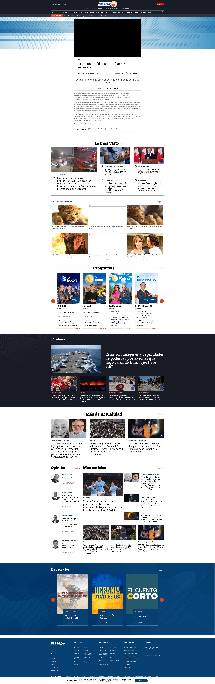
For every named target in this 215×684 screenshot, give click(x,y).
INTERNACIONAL (125, 9)
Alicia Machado (142, 180)
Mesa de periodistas (102, 661)
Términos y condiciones (113, 679)
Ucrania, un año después (107, 616)
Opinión (149, 12)
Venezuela (54, 662)
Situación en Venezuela (69, 540)
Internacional (54, 670)
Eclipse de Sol (145, 513)
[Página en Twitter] (153, 648)
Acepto (141, 680)
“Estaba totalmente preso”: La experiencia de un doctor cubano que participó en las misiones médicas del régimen (68, 323)
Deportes (91, 12)
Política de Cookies (105, 682)
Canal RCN (68, 677)
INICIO (87, 9)
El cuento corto (142, 616)
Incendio (82, 393)
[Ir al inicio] (60, 645)
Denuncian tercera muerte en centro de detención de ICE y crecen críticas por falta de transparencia (122, 548)
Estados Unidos (115, 542)
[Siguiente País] (163, 16)
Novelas (124, 677)
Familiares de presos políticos (137, 440)
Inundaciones (61, 175)
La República (91, 677)
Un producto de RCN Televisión (143, 677)
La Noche (62, 306)
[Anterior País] (163, 15)
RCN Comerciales (100, 677)
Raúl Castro (67, 16)
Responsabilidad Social (130, 647)
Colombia (92, 440)
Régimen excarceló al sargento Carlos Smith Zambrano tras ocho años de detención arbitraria (116, 171)
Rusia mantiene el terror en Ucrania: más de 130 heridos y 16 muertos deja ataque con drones (150, 397)
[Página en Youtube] (157, 648)
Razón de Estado (103, 665)
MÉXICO (107, 9)
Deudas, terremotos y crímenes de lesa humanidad (70, 546)
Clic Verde (101, 647)
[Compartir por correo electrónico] (115, 88)
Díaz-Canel (91, 16)
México (53, 664)
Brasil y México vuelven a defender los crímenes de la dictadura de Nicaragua (71, 498)
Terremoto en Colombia (116, 393)
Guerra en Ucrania (143, 393)
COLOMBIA (93, 9)
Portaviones (109, 351)
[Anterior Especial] (53, 600)
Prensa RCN (127, 667)
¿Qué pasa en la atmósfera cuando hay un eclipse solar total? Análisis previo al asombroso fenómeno (151, 518)
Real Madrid (86, 497)
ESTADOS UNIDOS (114, 9)
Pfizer (80, 60)
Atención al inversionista (130, 653)
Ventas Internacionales (130, 662)
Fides (128, 677)
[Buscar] (162, 12)
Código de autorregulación (131, 659)
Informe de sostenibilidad (130, 656)
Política (73, 12)
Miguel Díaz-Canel (99, 129)
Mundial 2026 (104, 16)
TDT (133, 677)
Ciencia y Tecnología (117, 12)
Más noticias (94, 467)
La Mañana (115, 306)
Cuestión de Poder (128, 73)
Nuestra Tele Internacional (103, 12)
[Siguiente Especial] (162, 600)
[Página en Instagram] (150, 648)
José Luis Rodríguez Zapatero (79, 16)
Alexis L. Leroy (69, 531)
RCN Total (155, 677)
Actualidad (66, 12)
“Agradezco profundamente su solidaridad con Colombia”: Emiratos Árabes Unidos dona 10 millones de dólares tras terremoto (107, 448)
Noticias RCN (76, 677)
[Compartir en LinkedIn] (112, 88)
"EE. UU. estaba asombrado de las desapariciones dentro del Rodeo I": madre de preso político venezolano (146, 447)
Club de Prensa (113, 647)
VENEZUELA (100, 9)
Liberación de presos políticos (114, 166)
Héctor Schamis (69, 553)
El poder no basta (68, 478)
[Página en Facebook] (146, 648)
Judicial (85, 12)
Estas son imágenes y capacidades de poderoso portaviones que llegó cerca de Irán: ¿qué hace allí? (94, 323)
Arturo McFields (67, 492)
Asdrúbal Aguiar (67, 475)
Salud (136, 12)
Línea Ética (127, 664)
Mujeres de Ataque (114, 660)
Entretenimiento (129, 12)
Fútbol (143, 495)
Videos (59, 339)
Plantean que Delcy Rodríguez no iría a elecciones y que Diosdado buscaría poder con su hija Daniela (64, 397)
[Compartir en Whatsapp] (117, 88)
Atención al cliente (129, 650)
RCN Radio (84, 677)
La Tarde (88, 306)
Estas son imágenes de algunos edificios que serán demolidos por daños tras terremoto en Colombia (122, 397)
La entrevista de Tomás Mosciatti (103, 653)
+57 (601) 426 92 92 (155, 655)
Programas (143, 12)
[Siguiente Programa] (162, 301)
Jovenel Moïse (110, 129)
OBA (125, 670)
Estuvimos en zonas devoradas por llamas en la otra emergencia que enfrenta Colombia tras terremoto (92, 398)
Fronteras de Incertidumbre (71, 616)
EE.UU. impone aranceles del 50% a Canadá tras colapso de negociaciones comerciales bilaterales (149, 171)
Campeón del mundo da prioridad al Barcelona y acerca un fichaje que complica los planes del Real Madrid (102, 506)
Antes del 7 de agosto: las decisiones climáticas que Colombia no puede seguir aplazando (70, 522)
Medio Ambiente (67, 515)
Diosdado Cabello (56, 393)
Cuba (97, 16)
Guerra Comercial (143, 166)
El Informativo (143, 306)
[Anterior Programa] (53, 301)
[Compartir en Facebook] (107, 88)
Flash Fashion (113, 650)
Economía (79, 12)
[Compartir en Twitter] (110, 88)
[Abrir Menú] (52, 12)
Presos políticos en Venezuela (60, 440)
